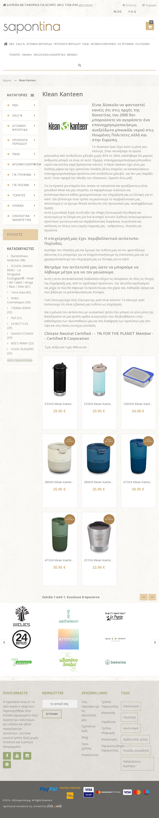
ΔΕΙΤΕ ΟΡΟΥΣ (85, 5)
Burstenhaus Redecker (17, 258)
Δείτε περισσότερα (19, 360)
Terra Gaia (18, 292)
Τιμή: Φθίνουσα (76, 347)
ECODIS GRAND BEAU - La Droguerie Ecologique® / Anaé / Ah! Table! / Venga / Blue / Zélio (20, 276)
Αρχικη (7, 80)
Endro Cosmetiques (16, 300)
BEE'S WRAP (19, 343)
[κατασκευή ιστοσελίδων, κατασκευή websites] (54, 806)
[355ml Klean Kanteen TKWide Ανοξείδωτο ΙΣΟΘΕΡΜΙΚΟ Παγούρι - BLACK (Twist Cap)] (59, 377)
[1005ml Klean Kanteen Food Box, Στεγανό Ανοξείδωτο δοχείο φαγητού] (138, 377)
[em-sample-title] (17, 756)
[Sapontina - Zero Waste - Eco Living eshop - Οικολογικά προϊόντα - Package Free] (32, 27)
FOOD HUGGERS (22, 349)
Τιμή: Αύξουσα (54, 347)
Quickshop (60, 395)
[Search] (79, 65)
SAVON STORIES (22, 333)
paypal (49, 789)
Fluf (13, 318)
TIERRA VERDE (21, 308)
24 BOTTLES (19, 324)
